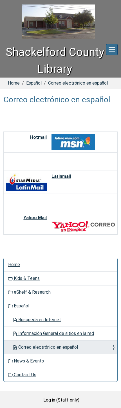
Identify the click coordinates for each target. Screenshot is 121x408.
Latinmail (61, 176)
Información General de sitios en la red (55, 333)
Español (34, 83)
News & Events (28, 361)
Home (14, 83)
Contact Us (24, 374)
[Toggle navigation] (112, 49)
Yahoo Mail (35, 217)
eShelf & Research (32, 292)
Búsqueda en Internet (39, 319)
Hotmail (38, 137)
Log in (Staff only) (61, 400)
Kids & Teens (26, 278)
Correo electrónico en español (47, 347)
